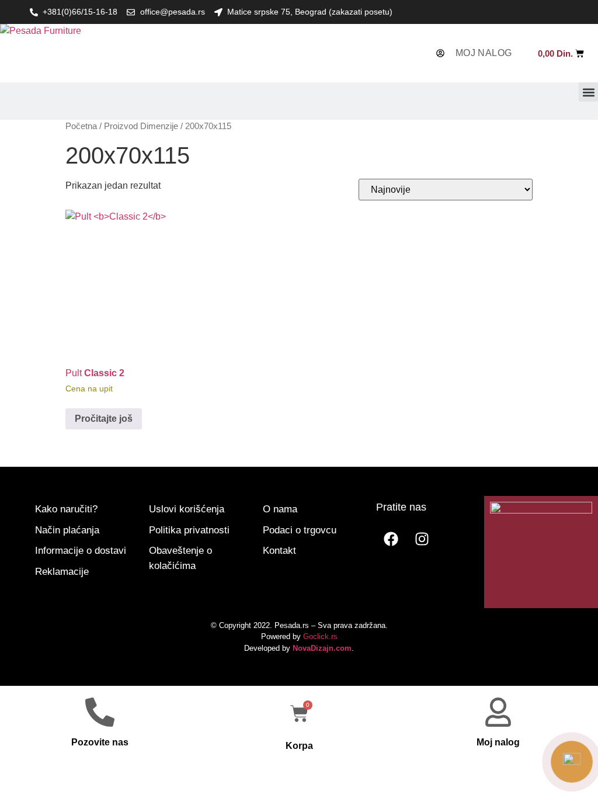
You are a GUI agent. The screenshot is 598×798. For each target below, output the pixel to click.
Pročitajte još (104, 419)
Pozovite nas (99, 742)
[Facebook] (390, 538)
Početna (81, 126)
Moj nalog (498, 742)
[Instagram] (421, 538)
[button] (588, 92)
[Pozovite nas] (99, 712)
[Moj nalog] (498, 712)
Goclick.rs (320, 636)
